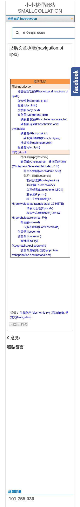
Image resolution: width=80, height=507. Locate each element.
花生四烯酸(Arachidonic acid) (42, 171)
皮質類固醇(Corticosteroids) (41, 227)
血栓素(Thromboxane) (40, 185)
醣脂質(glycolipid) (29, 147)
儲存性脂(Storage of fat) (33, 100)
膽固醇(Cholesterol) (33, 161)
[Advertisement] (40, 69)
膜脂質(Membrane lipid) (33, 114)
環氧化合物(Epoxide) (39, 208)
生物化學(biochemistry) (35, 312)
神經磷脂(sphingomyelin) (36, 142)
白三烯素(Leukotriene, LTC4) (44, 189)
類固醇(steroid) (30, 222)
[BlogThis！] (15, 324)
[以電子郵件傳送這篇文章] (11, 324)
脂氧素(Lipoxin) (36, 194)
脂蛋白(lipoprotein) (29, 236)
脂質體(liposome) (29, 231)
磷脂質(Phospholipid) (34, 133)
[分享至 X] (18, 324)
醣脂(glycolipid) (27, 105)
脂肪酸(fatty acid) (29, 110)
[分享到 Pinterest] (26, 324)
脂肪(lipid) (57, 312)
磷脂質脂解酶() (41, 138)
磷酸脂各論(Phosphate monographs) (44, 119)
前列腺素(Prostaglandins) (42, 180)
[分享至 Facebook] (22, 324)
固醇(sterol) (19, 152)
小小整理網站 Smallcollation (40, 8)
